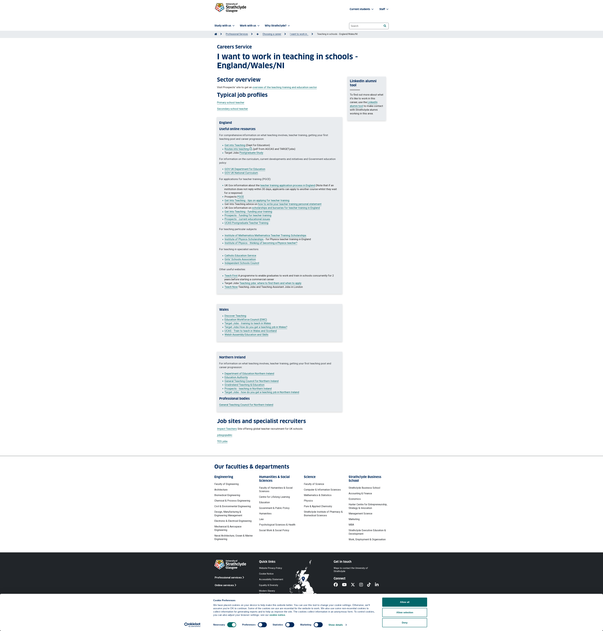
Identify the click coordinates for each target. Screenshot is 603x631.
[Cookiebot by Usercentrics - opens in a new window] (192, 625)
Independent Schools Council (242, 263)
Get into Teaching (235, 145)
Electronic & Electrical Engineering (233, 520)
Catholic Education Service (240, 255)
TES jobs (222, 441)
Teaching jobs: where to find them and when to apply (270, 283)
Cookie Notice (266, 573)
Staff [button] (382, 9)
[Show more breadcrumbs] (259, 34)
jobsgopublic (224, 435)
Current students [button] (360, 9)
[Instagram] (363, 585)
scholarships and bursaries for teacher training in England (286, 207)
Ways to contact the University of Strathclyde (351, 570)
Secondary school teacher (232, 108)
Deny (404, 622)
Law (261, 519)
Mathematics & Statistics (317, 495)
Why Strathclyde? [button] (275, 25)
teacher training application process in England (287, 185)
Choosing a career (272, 34)
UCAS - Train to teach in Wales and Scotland (251, 330)
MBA (351, 524)
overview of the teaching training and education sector (285, 87)
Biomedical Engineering (227, 495)
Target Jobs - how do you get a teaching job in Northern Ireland (262, 392)
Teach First (231, 275)
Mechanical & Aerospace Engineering (228, 528)
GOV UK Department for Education (245, 169)
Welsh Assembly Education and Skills (246, 334)
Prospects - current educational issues (247, 219)
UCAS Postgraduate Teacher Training (246, 222)
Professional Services (237, 34)
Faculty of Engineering (226, 484)
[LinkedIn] (379, 585)
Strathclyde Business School (364, 487)
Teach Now (231, 286)
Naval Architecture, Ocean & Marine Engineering (233, 537)
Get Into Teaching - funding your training (248, 211)
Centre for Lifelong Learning (274, 496)
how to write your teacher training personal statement (289, 204)
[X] (355, 585)
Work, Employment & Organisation (367, 539)
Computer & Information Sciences (322, 489)
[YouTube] (346, 585)
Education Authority (236, 377)
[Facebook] (338, 585)
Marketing (354, 519)
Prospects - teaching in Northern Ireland (248, 388)
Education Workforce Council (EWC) (246, 319)
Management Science (360, 513)
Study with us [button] (223, 25)
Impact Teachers (227, 428)
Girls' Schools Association (240, 259)
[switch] (262, 624)
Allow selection (404, 612)
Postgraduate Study (251, 152)
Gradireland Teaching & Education (244, 384)
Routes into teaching (238, 148)
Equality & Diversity (268, 585)
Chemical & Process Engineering (232, 500)
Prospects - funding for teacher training (248, 215)
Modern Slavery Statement (267, 592)
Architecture (221, 489)
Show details (336, 624)
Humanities (265, 513)
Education (264, 502)
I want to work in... (299, 34)
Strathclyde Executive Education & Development (367, 532)
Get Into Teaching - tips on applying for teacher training (257, 200)
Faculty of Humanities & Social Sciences (276, 489)
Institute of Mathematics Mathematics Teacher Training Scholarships (265, 235)
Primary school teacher (230, 102)
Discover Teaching (235, 315)
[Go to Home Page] (215, 34)
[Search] (384, 26)
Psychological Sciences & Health (277, 524)
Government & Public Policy (274, 508)
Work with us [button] (248, 25)
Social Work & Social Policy (274, 530)
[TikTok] (371, 585)
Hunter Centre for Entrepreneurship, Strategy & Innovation (368, 506)
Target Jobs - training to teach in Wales (248, 323)
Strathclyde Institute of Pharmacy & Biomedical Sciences (323, 513)
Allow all (404, 602)
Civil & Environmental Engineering (232, 506)
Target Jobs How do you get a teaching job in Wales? (256, 327)
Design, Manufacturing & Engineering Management (228, 513)
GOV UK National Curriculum (241, 172)
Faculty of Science (314, 484)
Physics (308, 500)
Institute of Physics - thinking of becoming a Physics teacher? (261, 242)
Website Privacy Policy (270, 568)
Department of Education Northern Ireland (249, 373)
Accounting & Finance (360, 493)
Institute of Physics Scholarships (244, 239)
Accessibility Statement (271, 579)
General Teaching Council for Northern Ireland (252, 381)
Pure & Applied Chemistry (318, 506)
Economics (355, 498)
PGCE (240, 196)
